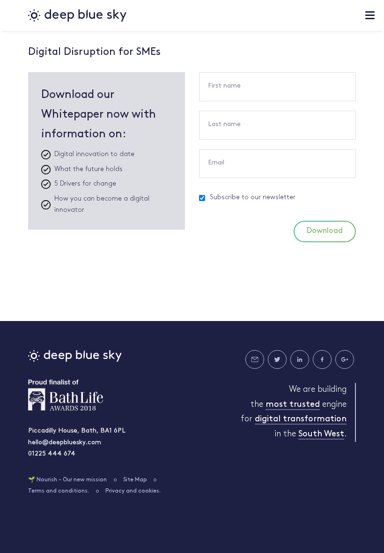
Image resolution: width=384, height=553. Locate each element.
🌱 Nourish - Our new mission (67, 480)
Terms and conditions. (58, 491)
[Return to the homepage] (77, 15)
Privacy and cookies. (133, 491)
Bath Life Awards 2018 (65, 395)
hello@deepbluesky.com (64, 442)
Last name (224, 124)
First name (224, 86)
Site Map (135, 480)
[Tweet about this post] (277, 359)
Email (216, 162)
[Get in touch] (254, 359)
